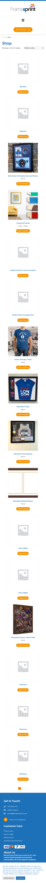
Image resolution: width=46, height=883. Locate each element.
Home (4, 37)
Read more (23, 92)
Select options (23, 231)
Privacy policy (8, 831)
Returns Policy (9, 837)
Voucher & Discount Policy (13, 841)
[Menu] (23, 20)
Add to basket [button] (23, 184)
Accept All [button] (20, 878)
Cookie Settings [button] (9, 878)
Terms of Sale (8, 834)
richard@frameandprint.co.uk (17, 813)
